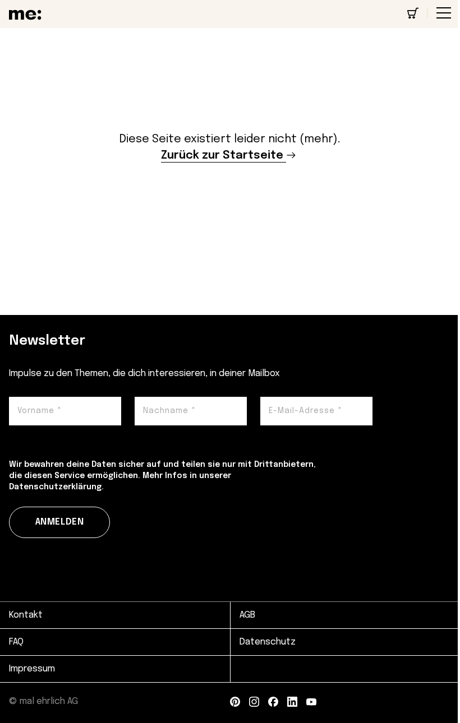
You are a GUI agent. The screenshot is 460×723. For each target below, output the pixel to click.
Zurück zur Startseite (222, 155)
